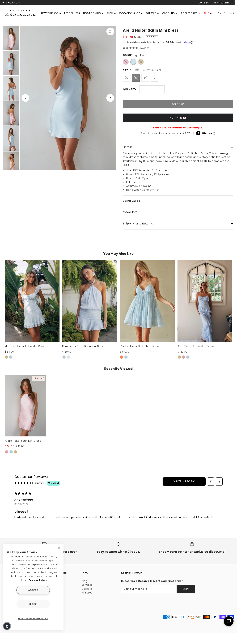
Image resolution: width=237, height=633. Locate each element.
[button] (131, 48)
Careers (87, 589)
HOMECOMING (92, 13)
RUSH (110, 13)
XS (126, 77)
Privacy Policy (38, 580)
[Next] (110, 98)
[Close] (59, 548)
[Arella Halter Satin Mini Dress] (25, 406)
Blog (84, 581)
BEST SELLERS (72, 13)
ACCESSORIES (189, 13)
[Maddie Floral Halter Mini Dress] (147, 301)
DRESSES (151, 13)
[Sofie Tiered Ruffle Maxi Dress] (204, 301)
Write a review (184, 481)
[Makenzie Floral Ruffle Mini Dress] (32, 301)
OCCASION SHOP (129, 13)
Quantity (130, 89)
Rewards (87, 585)
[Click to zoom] (110, 31)
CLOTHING (168, 13)
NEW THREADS (49, 13)
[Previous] (25, 98)
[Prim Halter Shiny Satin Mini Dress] (89, 301)
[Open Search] (219, 13)
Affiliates (87, 592)
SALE (206, 13)
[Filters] (210, 481)
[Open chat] (229, 621)
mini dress (129, 157)
